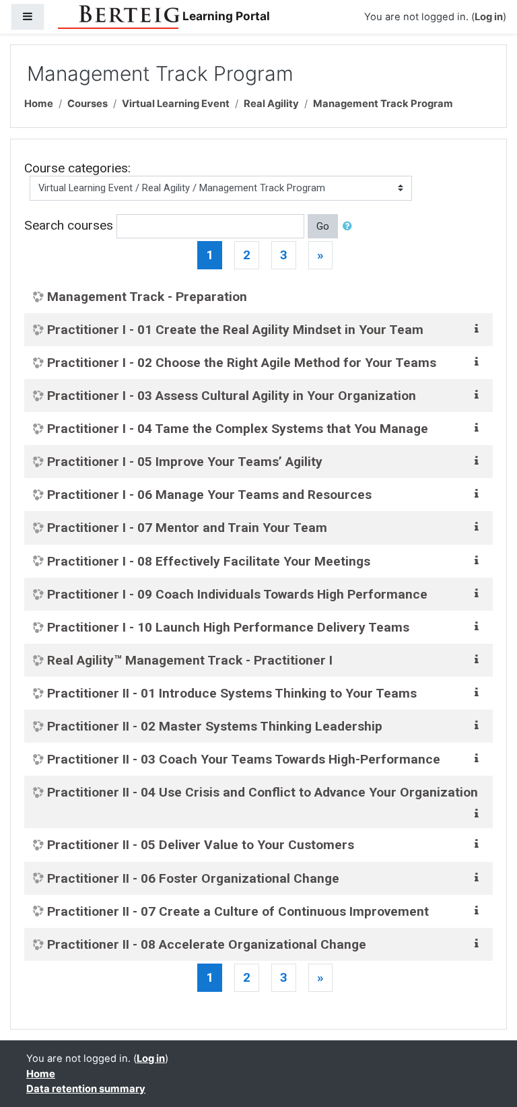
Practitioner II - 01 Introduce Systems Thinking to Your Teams (232, 693)
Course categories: (77, 168)
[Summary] (479, 328)
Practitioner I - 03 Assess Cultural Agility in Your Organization (231, 395)
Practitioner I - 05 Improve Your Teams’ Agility (184, 461)
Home (38, 104)
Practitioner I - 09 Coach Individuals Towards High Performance (237, 594)
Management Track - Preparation (147, 296)
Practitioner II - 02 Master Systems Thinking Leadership (214, 726)
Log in (489, 17)
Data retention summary (85, 1089)
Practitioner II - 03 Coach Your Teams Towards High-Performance (243, 759)
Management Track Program (383, 104)
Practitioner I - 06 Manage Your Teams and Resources (209, 494)
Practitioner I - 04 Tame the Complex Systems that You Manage (237, 428)
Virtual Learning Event (176, 104)
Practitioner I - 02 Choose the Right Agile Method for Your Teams (241, 362)
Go (322, 226)
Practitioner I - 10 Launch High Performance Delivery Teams (228, 627)
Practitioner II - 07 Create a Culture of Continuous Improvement (238, 911)
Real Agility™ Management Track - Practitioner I (190, 660)
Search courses (68, 225)
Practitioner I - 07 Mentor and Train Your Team (187, 527)
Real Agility (271, 104)
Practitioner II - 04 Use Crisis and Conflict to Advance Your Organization (262, 792)
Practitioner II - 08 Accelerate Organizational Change (206, 944)
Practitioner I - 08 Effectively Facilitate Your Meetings (208, 561)
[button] (350, 226)
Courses (87, 104)
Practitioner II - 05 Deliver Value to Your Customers (200, 844)
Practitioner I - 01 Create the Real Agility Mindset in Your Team (235, 329)
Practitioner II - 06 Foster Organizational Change (193, 878)
